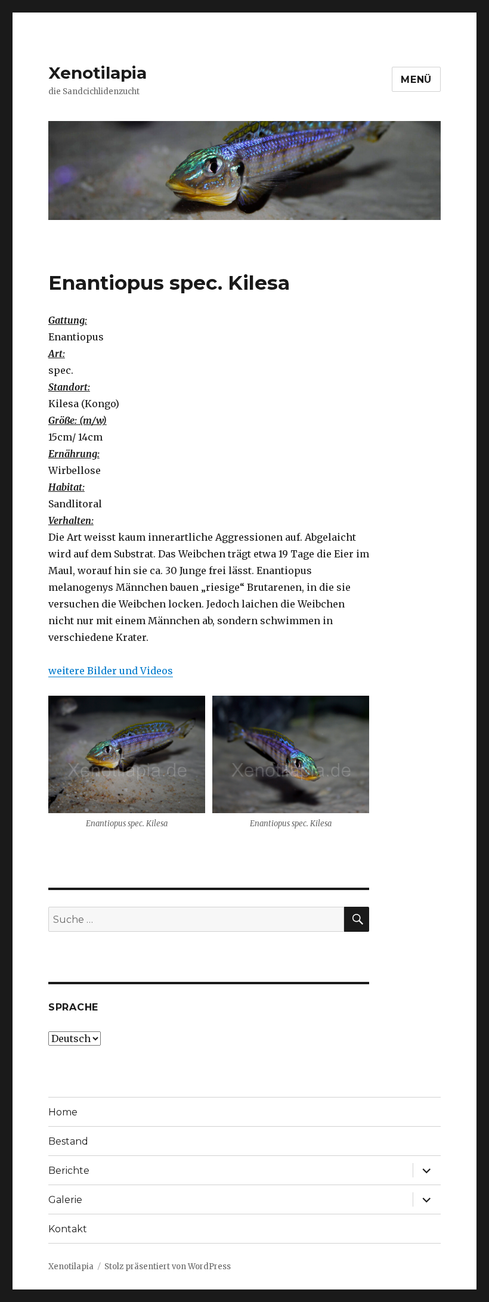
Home (63, 1112)
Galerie (65, 1199)
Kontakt (67, 1229)
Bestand (68, 1141)
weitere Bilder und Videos (110, 671)
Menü (416, 79)
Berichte (68, 1170)
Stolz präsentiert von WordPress (167, 1266)
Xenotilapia (97, 73)
